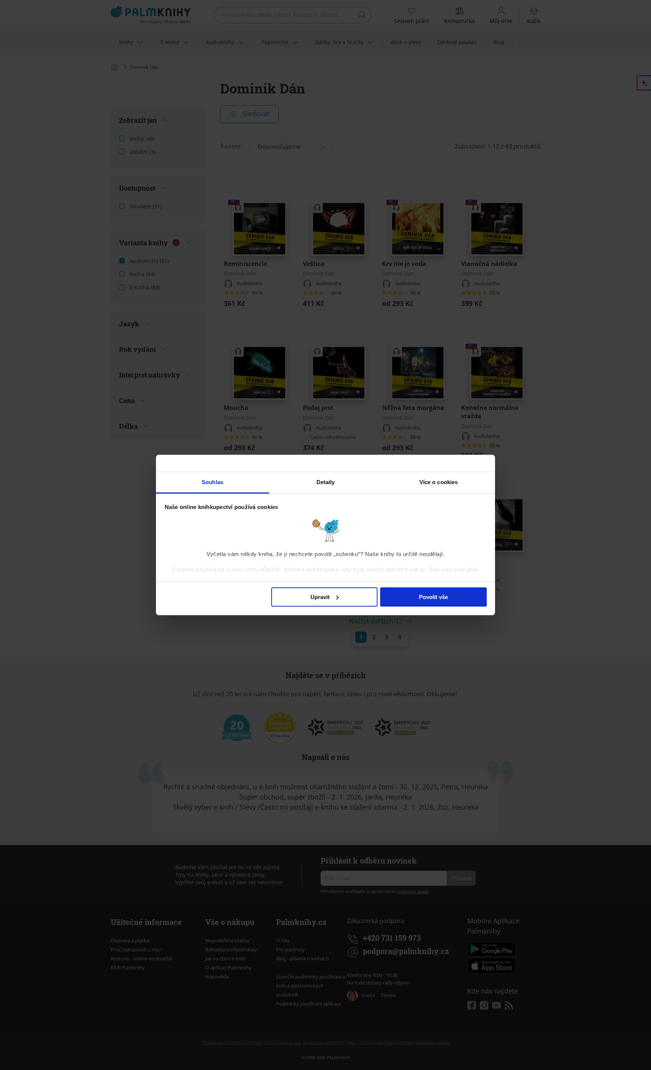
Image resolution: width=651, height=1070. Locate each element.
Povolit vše (433, 597)
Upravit (320, 597)
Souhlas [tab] (212, 482)
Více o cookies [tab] (438, 482)
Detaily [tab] (325, 482)
